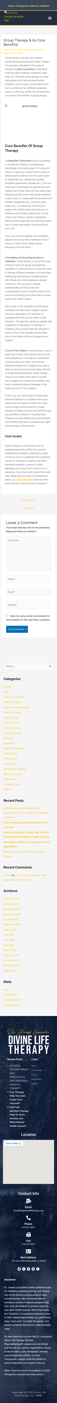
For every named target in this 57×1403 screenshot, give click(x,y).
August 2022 (10, 929)
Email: (28, 1207)
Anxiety (8, 686)
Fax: (28, 1240)
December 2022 (12, 909)
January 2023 (11, 904)
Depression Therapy (14, 697)
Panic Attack (10, 758)
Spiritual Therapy (13, 774)
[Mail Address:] (28, 1251)
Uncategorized (11, 784)
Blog (6, 692)
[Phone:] (28, 1218)
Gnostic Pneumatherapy (16, 707)
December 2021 (12, 965)
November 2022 (12, 914)
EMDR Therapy (11, 702)
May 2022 (9, 945)
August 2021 (10, 970)
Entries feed (10, 994)
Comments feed (12, 999)
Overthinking (10, 753)
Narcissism (9, 743)
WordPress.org (11, 1005)
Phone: (28, 1223)
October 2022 (11, 919)
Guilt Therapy (11, 722)
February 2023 (11, 898)
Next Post (28, 508)
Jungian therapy (12, 728)
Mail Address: (28, 1257)
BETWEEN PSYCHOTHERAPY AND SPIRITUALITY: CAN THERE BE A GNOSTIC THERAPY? (26, 813)
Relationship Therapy (15, 769)
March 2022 (10, 950)
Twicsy (7, 875)
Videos (7, 789)
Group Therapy (12, 717)
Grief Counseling (12, 712)
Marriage (8, 738)
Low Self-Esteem (13, 733)
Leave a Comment (13, 49)
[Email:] (28, 1201)
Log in (7, 989)
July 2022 (9, 934)
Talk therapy (10, 779)
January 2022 (11, 960)
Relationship (10, 763)
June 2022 (9, 939)
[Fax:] (28, 1234)
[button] (50, 18)
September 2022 (12, 924)
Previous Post (28, 500)
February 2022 (11, 955)
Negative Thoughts (14, 748)
